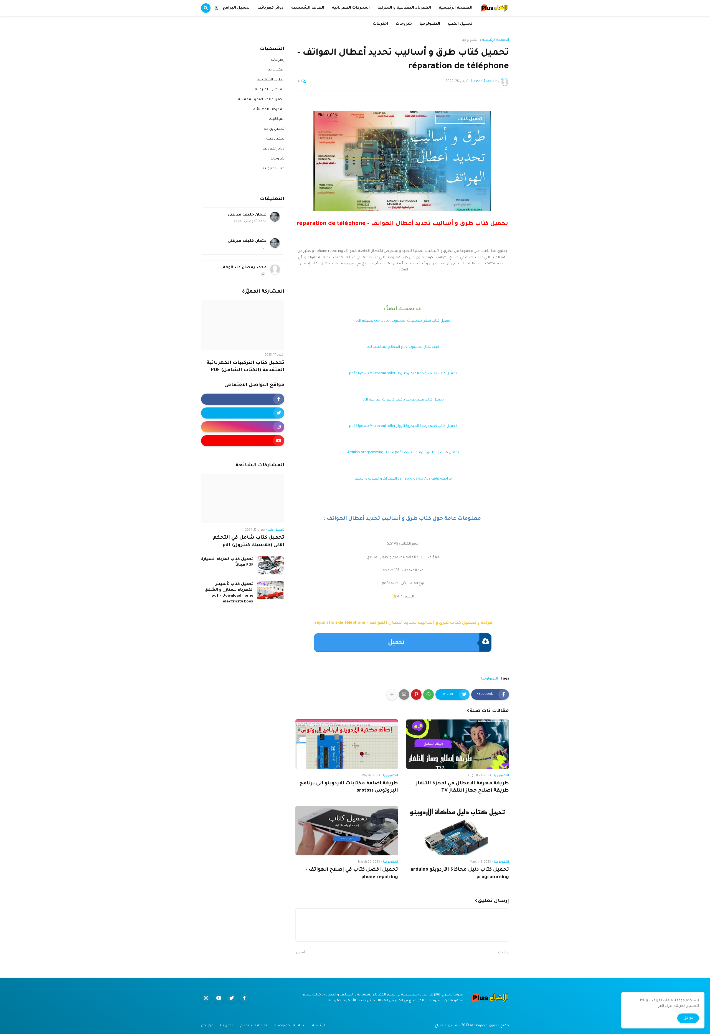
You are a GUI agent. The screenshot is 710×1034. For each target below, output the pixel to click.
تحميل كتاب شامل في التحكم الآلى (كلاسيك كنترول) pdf (248, 541)
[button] (217, 8)
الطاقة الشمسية (270, 80)
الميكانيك (276, 119)
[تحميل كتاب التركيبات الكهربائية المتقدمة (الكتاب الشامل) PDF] (242, 325)
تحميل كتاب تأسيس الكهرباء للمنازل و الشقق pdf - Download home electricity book (229, 593)
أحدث (502, 953)
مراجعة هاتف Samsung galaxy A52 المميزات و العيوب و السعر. (402, 479)
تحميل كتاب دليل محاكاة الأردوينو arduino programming (459, 873)
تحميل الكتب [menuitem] (460, 24)
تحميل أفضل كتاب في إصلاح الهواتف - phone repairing (351, 873)
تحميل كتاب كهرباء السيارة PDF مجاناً (227, 562)
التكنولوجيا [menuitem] (430, 24)
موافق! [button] (688, 1018)
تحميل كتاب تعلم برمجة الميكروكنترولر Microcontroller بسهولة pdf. (402, 374)
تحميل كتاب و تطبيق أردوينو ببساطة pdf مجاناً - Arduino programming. (402, 453)
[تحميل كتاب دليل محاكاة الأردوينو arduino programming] (457, 830)
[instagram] (242, 426)
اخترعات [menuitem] (380, 24)
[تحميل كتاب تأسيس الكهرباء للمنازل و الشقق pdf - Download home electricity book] (270, 590)
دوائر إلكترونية (273, 149)
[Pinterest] (416, 694)
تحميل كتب (275, 139)
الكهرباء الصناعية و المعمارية (261, 100)
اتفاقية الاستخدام (254, 1026)
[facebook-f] (242, 399)
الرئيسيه (319, 1026)
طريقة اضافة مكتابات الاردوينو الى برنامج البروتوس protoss (349, 787)
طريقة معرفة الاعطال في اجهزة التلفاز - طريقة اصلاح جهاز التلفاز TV (460, 787)
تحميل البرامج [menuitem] (236, 8)
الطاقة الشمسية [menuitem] (307, 8)
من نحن (207, 1026)
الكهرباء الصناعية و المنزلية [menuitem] (404, 8)
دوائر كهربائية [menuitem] (270, 8)
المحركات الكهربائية (268, 109)
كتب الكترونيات (272, 169)
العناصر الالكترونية (269, 90)
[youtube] (242, 440)
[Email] (404, 694)
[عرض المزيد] (392, 694)
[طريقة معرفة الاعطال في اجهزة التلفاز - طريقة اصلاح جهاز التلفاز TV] (457, 744)
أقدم (301, 953)
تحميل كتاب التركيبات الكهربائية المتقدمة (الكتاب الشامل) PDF (245, 367)
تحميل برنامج (273, 129)
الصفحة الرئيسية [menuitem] (455, 8)
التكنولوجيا (470, 40)
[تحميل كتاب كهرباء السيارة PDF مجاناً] (270, 565)
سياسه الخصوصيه (290, 1026)
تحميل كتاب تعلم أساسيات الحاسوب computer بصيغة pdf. (402, 321)
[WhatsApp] (428, 694)
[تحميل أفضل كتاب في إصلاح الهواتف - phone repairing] (346, 830)
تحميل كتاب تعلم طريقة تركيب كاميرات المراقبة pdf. (402, 400)
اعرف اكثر (665, 1006)
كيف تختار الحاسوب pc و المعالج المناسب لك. (402, 347)
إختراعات (277, 60)
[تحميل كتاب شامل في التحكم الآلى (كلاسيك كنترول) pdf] (242, 498)
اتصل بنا (227, 1026)
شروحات (277, 159)
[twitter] (242, 413)
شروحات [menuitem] (404, 24)
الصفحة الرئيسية (495, 40)
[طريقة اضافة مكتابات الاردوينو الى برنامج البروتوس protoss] (346, 744)
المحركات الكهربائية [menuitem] (351, 8)
